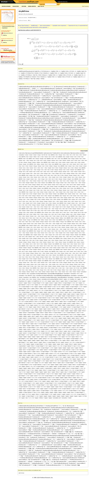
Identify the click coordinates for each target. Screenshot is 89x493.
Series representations (45, 25)
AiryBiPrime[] (34, 25)
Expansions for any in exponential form (78, 25)
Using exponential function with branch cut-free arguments (33, 27)
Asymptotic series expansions (59, 25)
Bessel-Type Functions (23, 25)
